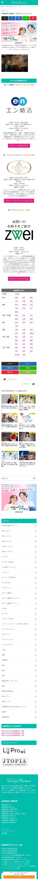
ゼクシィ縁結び (7, 593)
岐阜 (31, 322)
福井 (16, 319)
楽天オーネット (7, 701)
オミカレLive (6, 582)
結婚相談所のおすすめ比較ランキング (14, 706)
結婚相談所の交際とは (9, 816)
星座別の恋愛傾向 (7, 691)
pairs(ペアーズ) (6, 541)
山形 (16, 301)
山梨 (23, 319)
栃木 (31, 308)
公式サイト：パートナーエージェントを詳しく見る (19, 200)
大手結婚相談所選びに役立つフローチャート (16, 859)
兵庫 (23, 329)
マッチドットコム (7, 639)
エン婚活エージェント (9, 567)
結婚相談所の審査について (10, 811)
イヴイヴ (5, 556)
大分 (16, 351)
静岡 (23, 322)
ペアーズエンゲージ (8, 629)
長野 (31, 319)
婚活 (3, 670)
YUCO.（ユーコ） (7, 546)
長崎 (31, 347)
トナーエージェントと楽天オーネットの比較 (18, 866)
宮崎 (31, 351)
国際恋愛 (5, 660)
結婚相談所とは (6, 805)
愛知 (16, 322)
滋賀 (23, 333)
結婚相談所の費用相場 (9, 822)
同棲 (3, 655)
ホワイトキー (6, 634)
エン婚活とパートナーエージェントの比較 (15, 864)
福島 (31, 301)
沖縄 (23, 354)
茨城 (23, 308)
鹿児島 (17, 354)
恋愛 (3, 675)
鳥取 (23, 340)
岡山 (16, 337)
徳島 (31, 344)
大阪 (16, 329)
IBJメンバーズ (6, 536)
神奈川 (24, 304)
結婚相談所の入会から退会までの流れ (14, 813)
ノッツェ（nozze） (8, 618)
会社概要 (4, 833)
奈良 (16, 333)
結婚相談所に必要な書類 (9, 809)
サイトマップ (6, 829)
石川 (31, 315)
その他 (4, 608)
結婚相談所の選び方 (8, 807)
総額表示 (24, 45)
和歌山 (32, 333)
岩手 (23, 297)
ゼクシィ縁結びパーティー (10, 603)
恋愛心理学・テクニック (9, 681)
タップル (5, 613)
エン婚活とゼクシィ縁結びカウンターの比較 (16, 862)
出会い (4, 650)
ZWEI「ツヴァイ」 (8, 551)
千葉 (16, 308)
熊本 (23, 351)
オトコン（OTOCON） (9, 577)
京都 (31, 329)
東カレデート (6, 696)
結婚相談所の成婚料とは (9, 820)
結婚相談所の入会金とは (9, 818)
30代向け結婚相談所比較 (9, 851)
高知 (23, 344)
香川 (16, 344)
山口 (31, 337)
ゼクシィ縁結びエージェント (11, 598)
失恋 (3, 665)
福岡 (16, 347)
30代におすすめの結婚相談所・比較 (12, 733)
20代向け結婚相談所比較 (9, 848)
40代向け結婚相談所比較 (9, 853)
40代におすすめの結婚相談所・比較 (12, 735)
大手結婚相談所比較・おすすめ (11, 857)
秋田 (31, 297)
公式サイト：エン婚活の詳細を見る (19, 145)
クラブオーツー (7, 587)
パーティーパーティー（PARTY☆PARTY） (16, 624)
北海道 (17, 294)
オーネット (5, 572)
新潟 (16, 315)
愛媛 (31, 340)
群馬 (16, 312)
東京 (16, 304)
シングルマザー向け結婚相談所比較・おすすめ (16, 855)
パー (3, 866)
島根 (16, 340)
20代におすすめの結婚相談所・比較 (12, 731)
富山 (23, 315)
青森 (16, 297)
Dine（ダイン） (7, 531)
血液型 (4, 712)
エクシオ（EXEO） (8, 562)
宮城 (23, 301)
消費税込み (18, 45)
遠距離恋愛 (5, 717)
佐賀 (23, 347)
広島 (23, 337)
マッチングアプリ (7, 644)
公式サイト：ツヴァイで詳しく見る (19, 278)
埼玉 (31, 304)
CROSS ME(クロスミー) (9, 525)
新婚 (3, 686)
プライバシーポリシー (9, 831)
